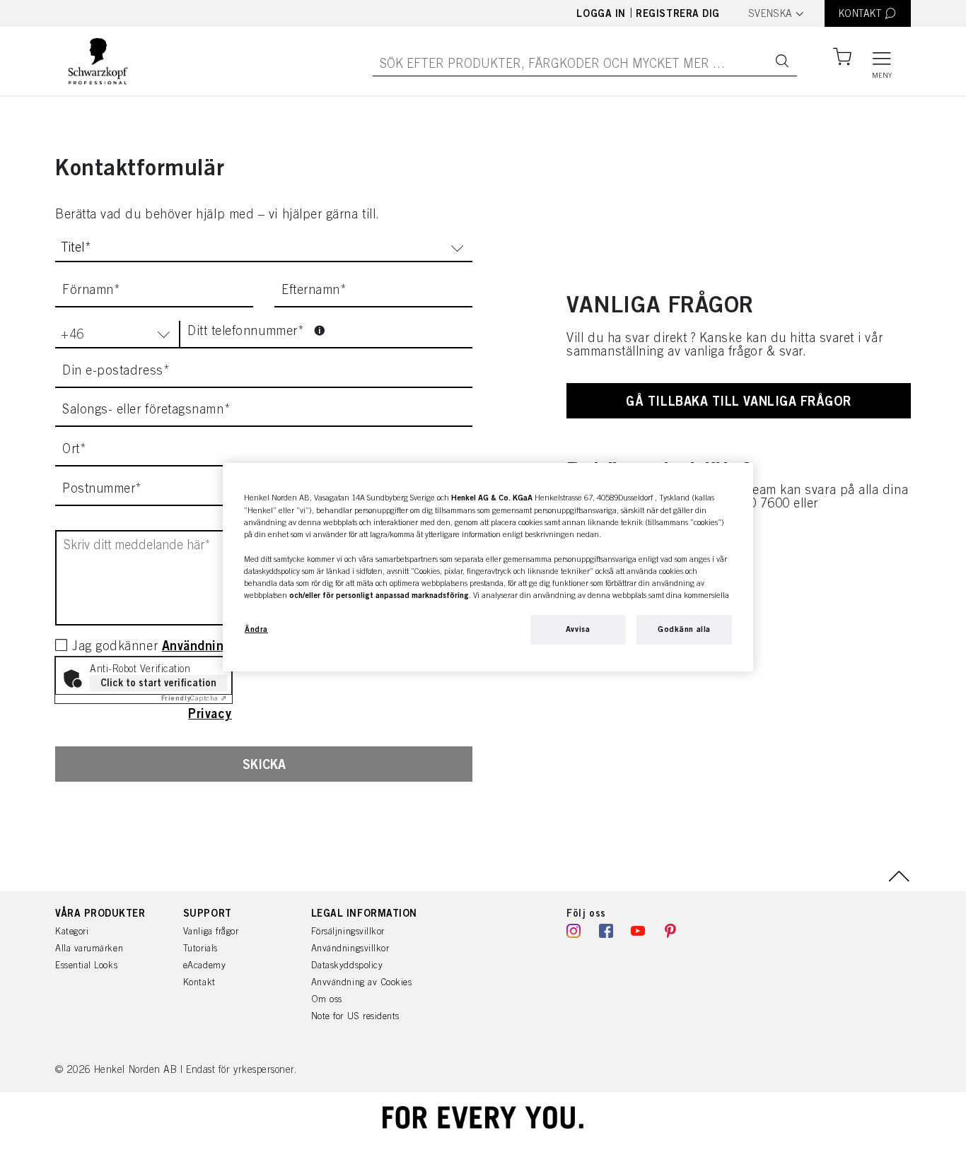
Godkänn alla (684, 629)
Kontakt (199, 982)
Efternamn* (314, 290)
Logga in (600, 13)
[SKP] (97, 61)
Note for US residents (355, 1016)
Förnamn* (91, 290)
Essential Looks (86, 965)
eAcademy (204, 965)
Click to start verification (158, 682)
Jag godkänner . (181, 645)
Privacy (210, 713)
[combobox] (775, 14)
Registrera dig (678, 13)
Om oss (326, 999)
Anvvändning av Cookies (361, 982)
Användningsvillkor (350, 948)
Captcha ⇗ (194, 698)
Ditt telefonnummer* (247, 330)
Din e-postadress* (116, 370)
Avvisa (578, 629)
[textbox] (775, 13)
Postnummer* (102, 488)
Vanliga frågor (211, 931)
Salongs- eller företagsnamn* (146, 409)
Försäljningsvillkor (348, 931)
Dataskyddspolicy (347, 965)
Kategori (71, 931)
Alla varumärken (89, 948)
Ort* (74, 449)
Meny (882, 75)
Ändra (256, 629)
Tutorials (200, 948)
